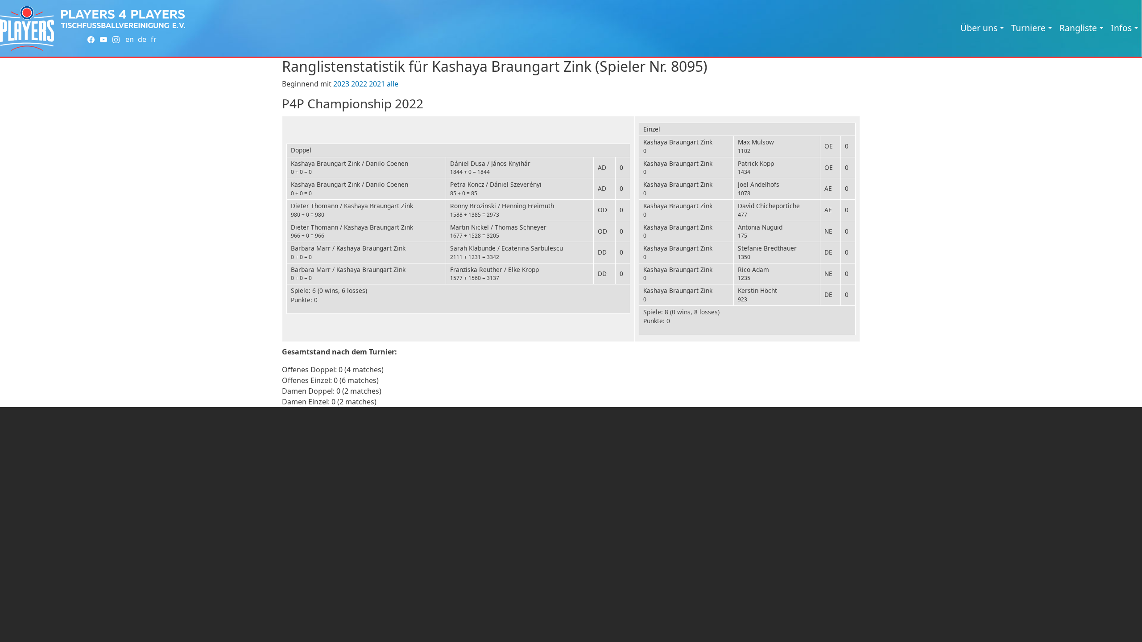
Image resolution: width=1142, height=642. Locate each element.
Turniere (1028, 28)
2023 (341, 84)
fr (154, 39)
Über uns (978, 28)
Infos (1121, 28)
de (142, 39)
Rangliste (1078, 28)
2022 (359, 84)
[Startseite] (27, 28)
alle (392, 84)
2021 (377, 84)
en (129, 39)
